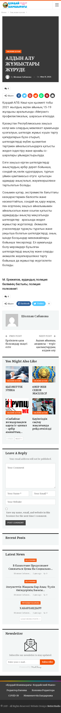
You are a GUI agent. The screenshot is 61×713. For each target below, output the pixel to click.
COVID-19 (13, 695)
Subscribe (47, 662)
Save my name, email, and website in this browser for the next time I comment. (28, 514)
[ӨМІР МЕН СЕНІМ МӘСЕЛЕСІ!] (43, 374)
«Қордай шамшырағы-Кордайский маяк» (30, 685)
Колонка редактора (43, 690)
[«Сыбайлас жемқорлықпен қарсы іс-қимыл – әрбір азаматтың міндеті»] (17, 406)
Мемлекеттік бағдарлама (38, 695)
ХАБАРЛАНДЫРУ (31, 608)
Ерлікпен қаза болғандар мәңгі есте (16, 344)
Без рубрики (30, 560)
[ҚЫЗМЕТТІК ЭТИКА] (17, 374)
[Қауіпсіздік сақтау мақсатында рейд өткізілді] (43, 406)
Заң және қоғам (13, 51)
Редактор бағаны (17, 690)
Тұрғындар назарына (30, 603)
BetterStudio (53, 706)
